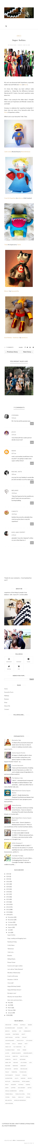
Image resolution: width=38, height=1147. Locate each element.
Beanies (9, 955)
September (11, 925)
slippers (13, 1087)
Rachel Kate (17, 471)
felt (19, 669)
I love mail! (10, 983)
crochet (24, 1037)
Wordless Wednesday (13, 972)
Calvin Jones (7, 151)
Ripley (6, 1084)
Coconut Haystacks (17, 765)
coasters (7, 1034)
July (9, 930)
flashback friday (10, 1050)
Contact (6, 709)
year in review (9, 1103)
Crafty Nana (10, 945)
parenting (14, 1072)
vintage (28, 1097)
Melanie (15, 490)
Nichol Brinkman (25, 151)
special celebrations (11, 1091)
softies (29, 1087)
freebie (24, 1050)
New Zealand (23, 1069)
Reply (32, 423)
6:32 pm (14, 535)
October (10, 922)
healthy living (24, 1056)
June (9, 932)
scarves (28, 1084)
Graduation (11, 391)
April (9, 1005)
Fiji (24, 1046)
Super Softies (11, 935)
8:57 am (14, 453)
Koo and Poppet (18, 532)
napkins (16, 1069)
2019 (7, 889)
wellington (8, 1100)
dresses (20, 1043)
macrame (7, 1065)
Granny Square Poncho (18, 753)
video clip (21, 1097)
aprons (16, 1024)
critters (17, 1037)
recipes (30, 1078)
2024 (7, 876)
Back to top (28, 1143)
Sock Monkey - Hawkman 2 (12, 337)
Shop (5, 702)
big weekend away (10, 1028)
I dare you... (10, 952)
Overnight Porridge (17, 855)
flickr (28, 661)
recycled (7, 1081)
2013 (7, 904)
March (9, 1007)
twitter (9, 669)
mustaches (8, 1069)
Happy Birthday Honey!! (14, 990)
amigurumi (8, 1024)
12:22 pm (14, 493)
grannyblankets (27, 1053)
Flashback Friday (12, 942)
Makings (6, 695)
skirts (6, 1087)
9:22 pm (14, 418)
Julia (14, 432)
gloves (7, 1053)
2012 (7, 907)
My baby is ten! (11, 993)
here (20, 84)
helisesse (20, 198)
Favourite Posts (8, 692)
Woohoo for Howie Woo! (14, 996)
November (11, 919)
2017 (7, 894)
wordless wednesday (20, 1100)
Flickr (5, 112)
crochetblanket (9, 1040)
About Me (7, 706)
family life (8, 1046)
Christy (15, 511)
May (9, 1002)
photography (9, 1075)
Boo (26, 1028)
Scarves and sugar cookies (15, 966)
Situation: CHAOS (12, 979)
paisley (7, 1072)
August (10, 927)
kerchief (15, 1062)
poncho (24, 1075)
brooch (7, 1031)
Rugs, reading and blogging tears (16, 938)
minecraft (23, 1065)
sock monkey (21, 1087)
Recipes (6, 699)
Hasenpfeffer (15, 291)
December (11, 917)
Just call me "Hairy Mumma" (15, 969)
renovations (16, 1081)
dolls (13, 1043)
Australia (22, 1024)
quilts (16, 1078)
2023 (7, 879)
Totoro (7, 1097)
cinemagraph (27, 1031)
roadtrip (13, 1084)
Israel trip (8, 1062)
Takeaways (10, 948)
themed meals (9, 1094)
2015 (7, 899)
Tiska (5, 244)
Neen (14, 451)
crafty (19, 35)
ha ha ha (7, 1056)
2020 (7, 886)
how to (15, 1059)
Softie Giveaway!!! (17, 843)
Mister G (6, 291)
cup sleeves (29, 1040)
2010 (7, 912)
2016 (7, 897)
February (10, 1010)
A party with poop (12, 976)
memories (15, 1065)
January (10, 1012)
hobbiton (8, 1059)
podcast (17, 1075)
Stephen (15, 415)
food (18, 1050)
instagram (9, 661)
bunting (14, 1031)
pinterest (18, 661)
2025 (7, 874)
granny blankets (16, 1053)
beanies (30, 1024)
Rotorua (20, 1084)
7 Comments (9, 347)
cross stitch (20, 1040)
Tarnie (19, 244)
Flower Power (11, 962)
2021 (7, 884)
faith (26, 1043)
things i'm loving (20, 1094)
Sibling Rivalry (11, 959)
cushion (7, 1043)
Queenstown (8, 1078)
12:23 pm (14, 514)
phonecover (23, 1072)
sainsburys (24, 337)
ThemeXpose (21, 1140)
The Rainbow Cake (17, 778)
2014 (7, 902)
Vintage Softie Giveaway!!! (20, 830)
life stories (23, 1062)
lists (30, 1062)
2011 (7, 909)
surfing (21, 1091)
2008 (7, 1015)
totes (28, 1094)
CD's (20, 1031)
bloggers (20, 1028)
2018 (7, 891)
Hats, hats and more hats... (15, 1000)
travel (14, 1097)
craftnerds (16, 1034)
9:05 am (14, 474)
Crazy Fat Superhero (10, 198)
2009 (7, 914)
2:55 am (14, 434)
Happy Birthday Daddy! (14, 986)
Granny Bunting (16, 805)
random (23, 1078)
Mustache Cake (16, 740)
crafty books (9, 1037)
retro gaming (26, 1081)
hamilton (15, 1056)
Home (6, 689)
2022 (7, 881)
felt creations (17, 1046)
